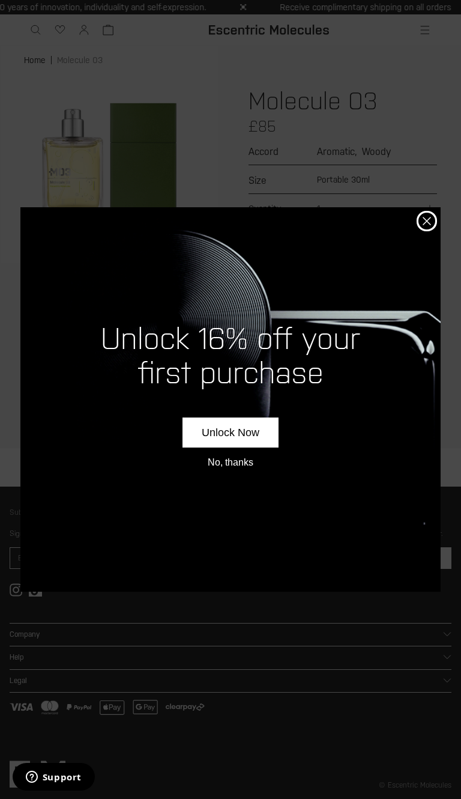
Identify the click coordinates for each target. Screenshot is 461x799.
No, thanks (230, 462)
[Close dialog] (427, 221)
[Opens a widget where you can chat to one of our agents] (53, 778)
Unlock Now (230, 433)
